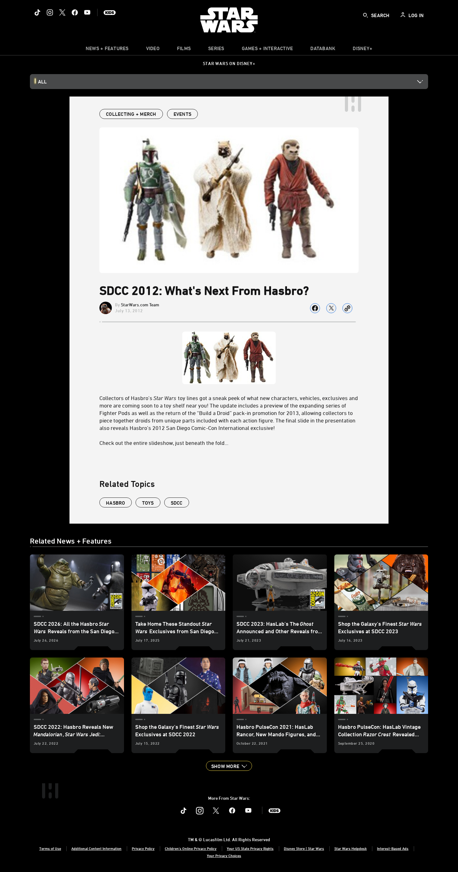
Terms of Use (50, 848)
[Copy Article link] (347, 308)
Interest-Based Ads (392, 848)
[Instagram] (50, 12)
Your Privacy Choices (224, 855)
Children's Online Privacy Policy (191, 848)
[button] (229, 766)
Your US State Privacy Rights (250, 848)
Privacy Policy (143, 848)
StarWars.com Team (140, 304)
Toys (148, 503)
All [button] (42, 81)
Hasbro (115, 503)
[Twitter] (62, 12)
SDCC (177, 503)
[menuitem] (152, 50)
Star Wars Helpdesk (350, 848)
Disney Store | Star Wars (304, 848)
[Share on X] (331, 308)
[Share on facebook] (315, 308)
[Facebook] (75, 12)
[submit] (365, 15)
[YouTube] (87, 12)
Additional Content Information (96, 848)
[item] (107, 50)
